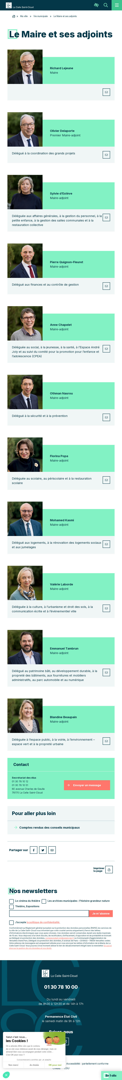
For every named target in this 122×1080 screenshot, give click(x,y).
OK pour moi (55, 1065)
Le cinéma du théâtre (27, 900)
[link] (21, 5)
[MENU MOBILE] (117, 5)
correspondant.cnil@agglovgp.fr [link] (59, 938)
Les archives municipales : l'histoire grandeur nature (79, 900)
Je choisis (34, 1065)
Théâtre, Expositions (27, 906)
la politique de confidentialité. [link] (43, 922)
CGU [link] (66, 1068)
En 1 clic (111, 1075)
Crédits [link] (56, 1068)
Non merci (13, 1065)
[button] (6, 1075)
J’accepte (37, 922)
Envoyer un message (87, 785)
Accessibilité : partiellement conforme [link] (87, 1063)
